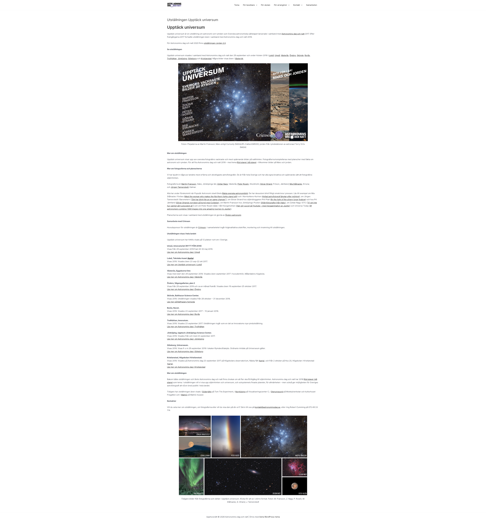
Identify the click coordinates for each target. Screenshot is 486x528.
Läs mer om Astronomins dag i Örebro (184, 289)
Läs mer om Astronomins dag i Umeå (183, 252)
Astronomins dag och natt (293, 34)
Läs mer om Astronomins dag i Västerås (184, 277)
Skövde (300, 55)
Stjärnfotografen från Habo (273, 202)
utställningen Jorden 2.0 (215, 43)
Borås (307, 55)
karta (190, 258)
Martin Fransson (188, 184)
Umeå (277, 55)
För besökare (249, 5)
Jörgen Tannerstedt (180, 187)
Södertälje (206, 391)
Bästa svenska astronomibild (235, 193)
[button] (256, 5)
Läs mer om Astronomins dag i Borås (183, 314)
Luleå (271, 55)
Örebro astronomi (233, 215)
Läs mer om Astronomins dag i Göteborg (185, 351)
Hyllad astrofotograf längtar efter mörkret (280, 196)
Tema (236, 5)
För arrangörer (280, 5)
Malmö (184, 395)
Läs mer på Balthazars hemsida (181, 302)
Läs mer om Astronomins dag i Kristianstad (186, 367)
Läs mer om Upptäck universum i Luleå (184, 264)
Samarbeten (311, 5)
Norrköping (240, 391)
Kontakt (296, 5)
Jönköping (182, 58)
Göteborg (192, 58)
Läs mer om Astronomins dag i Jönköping (185, 339)
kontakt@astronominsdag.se (267, 407)
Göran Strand (266, 184)
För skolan (265, 5)
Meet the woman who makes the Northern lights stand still (211, 196)
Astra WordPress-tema (269, 517)
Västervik (239, 58)
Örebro (293, 55)
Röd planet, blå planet (246, 162)
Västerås (285, 55)
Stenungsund (277, 391)
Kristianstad (206, 58)
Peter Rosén (243, 184)
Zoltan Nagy (222, 184)
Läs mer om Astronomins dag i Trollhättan (185, 326)
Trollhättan (172, 58)
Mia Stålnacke (296, 184)
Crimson (202, 227)
